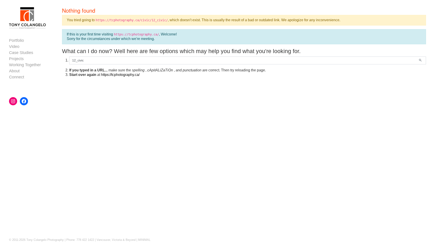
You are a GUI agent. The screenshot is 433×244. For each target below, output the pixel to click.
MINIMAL (144, 240)
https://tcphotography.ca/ (120, 75)
